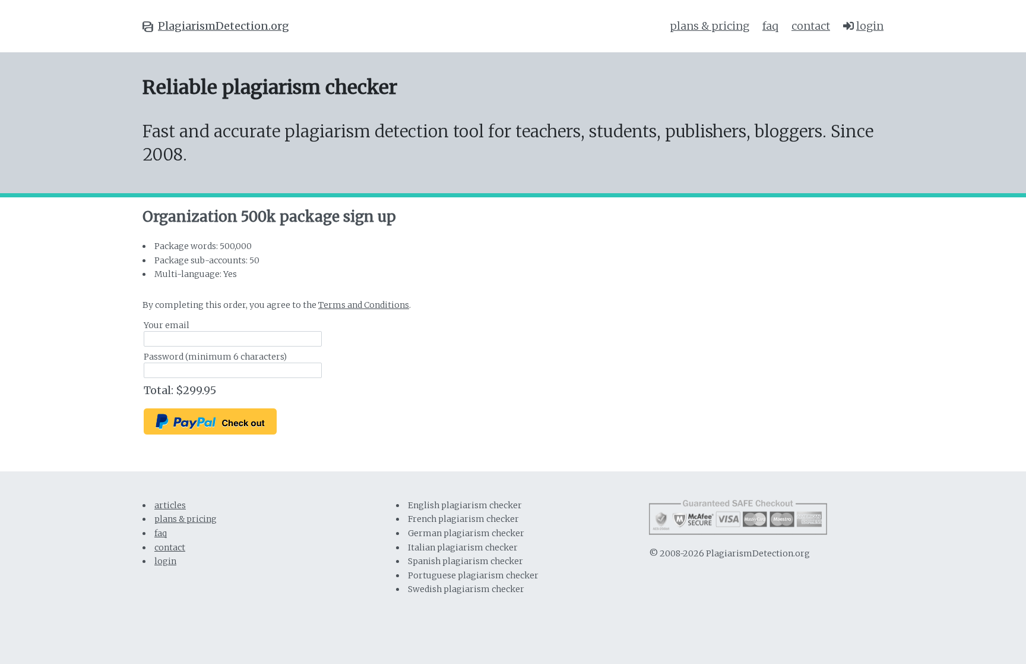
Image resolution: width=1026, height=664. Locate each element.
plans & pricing (709, 26)
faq (770, 26)
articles (170, 505)
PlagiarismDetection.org (223, 26)
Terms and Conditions (363, 305)
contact (810, 26)
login (870, 26)
